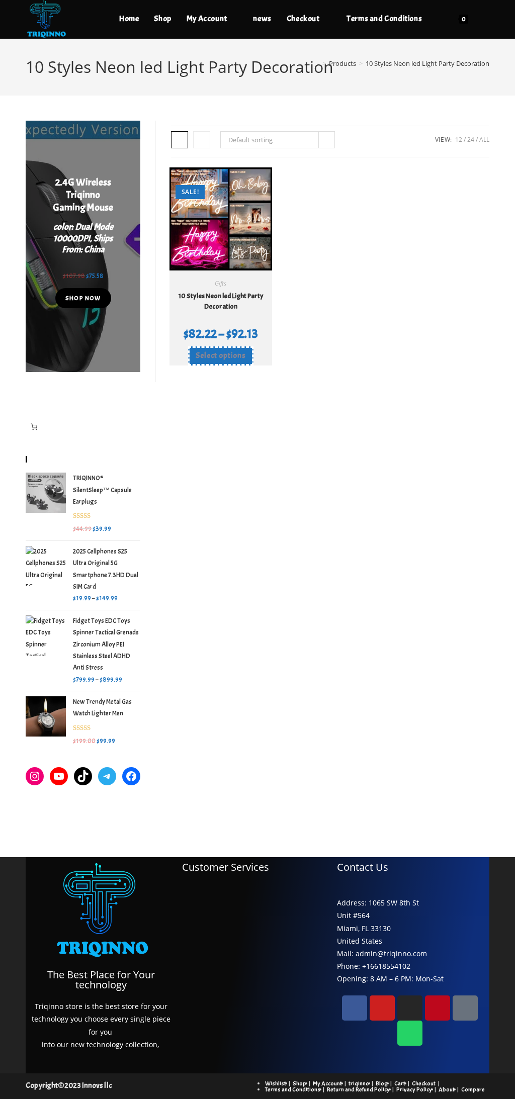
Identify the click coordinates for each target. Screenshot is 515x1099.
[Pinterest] (437, 1008)
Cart (399, 1083)
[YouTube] (59, 776)
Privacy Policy (414, 1089)
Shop (299, 1083)
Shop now (83, 298)
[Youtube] (382, 1008)
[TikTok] (83, 776)
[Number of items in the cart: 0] (34, 427)
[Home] (316, 63)
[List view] (201, 139)
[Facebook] (131, 776)
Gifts (220, 283)
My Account (327, 1083)
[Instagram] (35, 776)
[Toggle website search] (486, 18)
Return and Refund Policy (358, 1089)
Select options (221, 355)
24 (470, 139)
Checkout (424, 1083)
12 (458, 139)
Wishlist (275, 1083)
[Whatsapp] (409, 1033)
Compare (473, 1089)
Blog (382, 1083)
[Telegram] (107, 776)
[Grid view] (179, 139)
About (447, 1089)
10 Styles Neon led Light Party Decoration (427, 63)
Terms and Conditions (292, 1089)
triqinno (359, 1083)
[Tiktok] (465, 1008)
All (484, 139)
